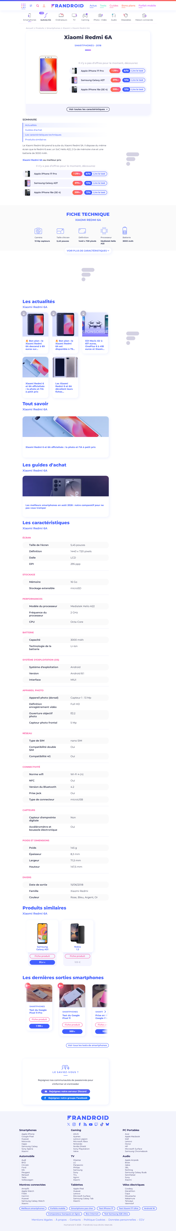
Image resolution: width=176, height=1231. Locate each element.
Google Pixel (28, 1136)
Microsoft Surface (133, 1149)
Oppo (24, 1144)
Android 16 (149, 1208)
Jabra (127, 1165)
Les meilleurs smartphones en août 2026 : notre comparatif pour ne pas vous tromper (65, 506)
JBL (127, 1167)
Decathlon (130, 1191)
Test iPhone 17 (106, 1208)
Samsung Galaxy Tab (83, 1198)
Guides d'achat (33, 130)
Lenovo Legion (80, 1139)
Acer (127, 1134)
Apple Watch (28, 1191)
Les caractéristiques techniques (43, 134)
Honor (128, 1144)
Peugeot (26, 1172)
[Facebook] (80, 1124)
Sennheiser (130, 1175)
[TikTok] (102, 1124)
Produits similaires (35, 139)
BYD (24, 1162)
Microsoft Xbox (80, 1141)
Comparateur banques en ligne (64, 1214)
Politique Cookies (94, 1219)
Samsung (77, 1170)
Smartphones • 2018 (88, 45)
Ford (24, 1167)
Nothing (129, 1170)
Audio (126, 1156)
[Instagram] (74, 1124)
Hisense (77, 1160)
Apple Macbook (132, 1136)
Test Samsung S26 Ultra (116, 1214)
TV (72, 1156)
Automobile (26, 1156)
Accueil (29, 28)
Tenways (129, 1201)
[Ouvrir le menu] (23, 5)
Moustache (130, 1196)
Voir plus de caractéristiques (87, 250)
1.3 (77, 949)
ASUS (76, 1134)
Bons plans (128, 5)
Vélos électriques (134, 1184)
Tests (103, 5)
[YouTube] (91, 1124)
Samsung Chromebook (136, 1151)
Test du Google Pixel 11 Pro (38, 1011)
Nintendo (77, 1144)
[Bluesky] (107, 1124)
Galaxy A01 (42, 949)
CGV (141, 1219)
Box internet (92, 1214)
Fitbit (24, 1193)
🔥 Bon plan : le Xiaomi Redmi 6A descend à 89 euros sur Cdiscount (35, 345)
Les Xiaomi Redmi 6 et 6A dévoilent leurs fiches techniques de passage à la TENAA (64, 387)
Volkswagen (27, 1180)
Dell (127, 1139)
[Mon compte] (44, 5)
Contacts (75, 1219)
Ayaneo (76, 1136)
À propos (61, 1219)
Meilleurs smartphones (32, 1208)
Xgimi (76, 1177)
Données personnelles (122, 1219)
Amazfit (25, 1188)
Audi (24, 1160)
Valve (75, 1151)
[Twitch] (96, 1124)
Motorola (26, 1141)
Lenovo (128, 1141)
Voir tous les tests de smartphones (87, 1045)
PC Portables (131, 1130)
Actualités (31, 125)
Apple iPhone (28, 1134)
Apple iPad (78, 1188)
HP (126, 1146)
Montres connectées (32, 1184)
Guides (114, 5)
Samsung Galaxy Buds (136, 1172)
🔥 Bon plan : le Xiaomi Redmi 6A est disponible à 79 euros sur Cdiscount (64, 345)
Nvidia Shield (79, 1146)
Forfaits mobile (57, 1208)
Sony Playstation (81, 1149)
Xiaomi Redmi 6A (33, 160)
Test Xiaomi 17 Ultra (128, 1208)
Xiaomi (66, 28)
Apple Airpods (131, 1160)
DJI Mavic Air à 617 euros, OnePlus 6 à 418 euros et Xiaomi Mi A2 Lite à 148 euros (94, 345)
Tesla (24, 1177)
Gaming (76, 1130)
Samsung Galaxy (30, 1146)
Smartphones (53, 28)
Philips (76, 1167)
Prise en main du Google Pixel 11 (105, 1016)
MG (23, 1170)
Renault (25, 1175)
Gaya (127, 1193)
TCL (75, 1175)
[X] (68, 1124)
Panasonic (78, 1165)
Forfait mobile (147, 5)
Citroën (25, 1165)
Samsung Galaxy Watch (33, 1201)
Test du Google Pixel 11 (71, 1016)
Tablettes (77, 1184)
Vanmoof (129, 1203)
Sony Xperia (27, 1149)
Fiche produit (42, 956)
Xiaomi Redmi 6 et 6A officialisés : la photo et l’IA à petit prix (35, 387)
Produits (40, 28)
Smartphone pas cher (82, 1208)
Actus (93, 5)
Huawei (25, 1139)
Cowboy (129, 1188)
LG (74, 1162)
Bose (127, 1162)
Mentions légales (42, 1219)
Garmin (25, 1196)
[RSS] (85, 1124)
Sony (75, 1172)
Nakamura (130, 1198)
